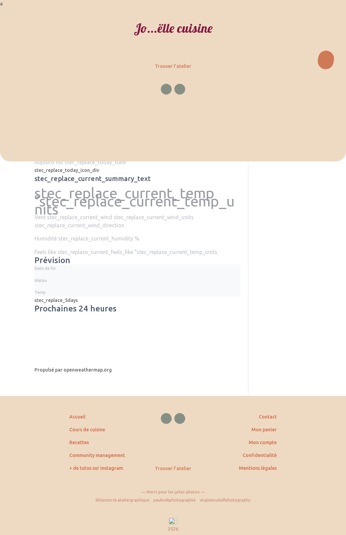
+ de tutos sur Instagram (96, 468)
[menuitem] (173, 4)
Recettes (79, 442)
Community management (97, 455)
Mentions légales (258, 468)
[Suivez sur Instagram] (179, 89)
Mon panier (264, 429)
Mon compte (263, 442)
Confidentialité (260, 455)
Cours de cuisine (87, 429)
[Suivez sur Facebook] (166, 89)
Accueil (77, 416)
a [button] (1, 3)
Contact (268, 416)
